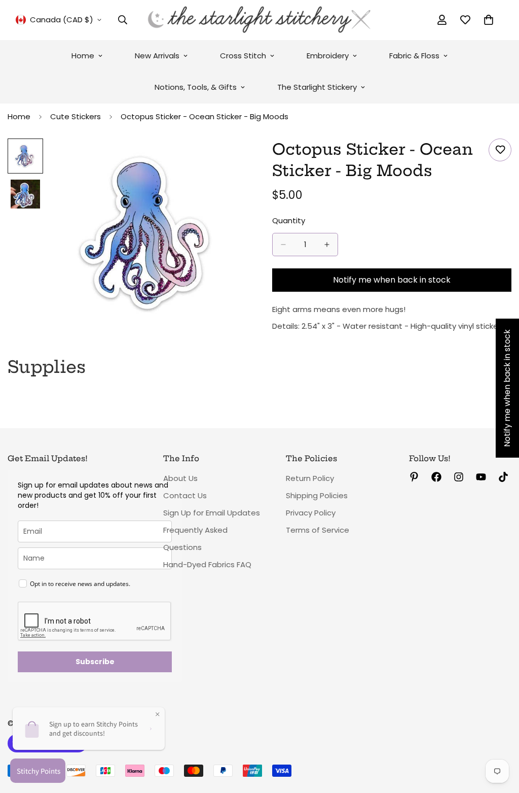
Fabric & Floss (414, 55)
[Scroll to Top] (499, 737)
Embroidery (328, 55)
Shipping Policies (317, 495)
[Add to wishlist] (500, 150)
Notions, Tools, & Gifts (196, 87)
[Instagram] (459, 477)
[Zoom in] (225, 160)
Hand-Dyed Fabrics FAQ (207, 564)
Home (82, 55)
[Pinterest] (414, 477)
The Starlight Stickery (317, 87)
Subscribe (95, 662)
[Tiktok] (503, 477)
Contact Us (185, 495)
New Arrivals (157, 55)
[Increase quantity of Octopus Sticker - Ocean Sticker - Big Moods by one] (327, 244)
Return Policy (310, 478)
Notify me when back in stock (392, 280)
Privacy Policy (311, 512)
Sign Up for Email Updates (211, 512)
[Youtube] (481, 477)
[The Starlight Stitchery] (259, 20)
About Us (180, 478)
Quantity (288, 220)
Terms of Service (317, 530)
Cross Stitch (243, 55)
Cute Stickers (75, 116)
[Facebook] (436, 477)
